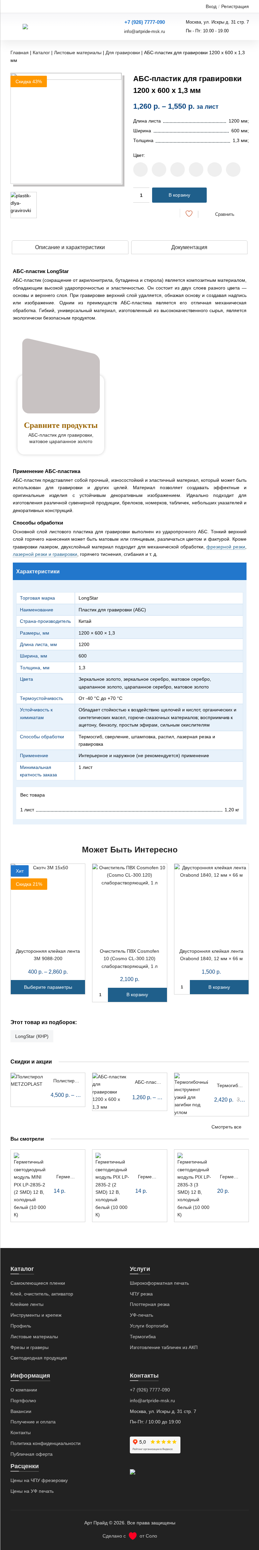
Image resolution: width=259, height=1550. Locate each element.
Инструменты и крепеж (35, 1315)
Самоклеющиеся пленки (37, 1283)
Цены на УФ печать (32, 1491)
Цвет (138, 155)
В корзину (179, 195)
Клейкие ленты (27, 1304)
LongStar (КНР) (32, 1036)
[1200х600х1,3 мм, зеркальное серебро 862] (196, 169)
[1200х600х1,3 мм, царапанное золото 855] (177, 169)
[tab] (70, 247)
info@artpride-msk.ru (144, 31)
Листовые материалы (78, 52)
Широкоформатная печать (159, 1283)
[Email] (170, 213)
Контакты (20, 1432)
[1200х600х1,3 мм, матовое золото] (159, 169)
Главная (19, 52)
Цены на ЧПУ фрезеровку (39, 1480)
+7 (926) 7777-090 (144, 22)
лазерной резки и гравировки (45, 554)
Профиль (20, 1325)
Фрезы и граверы (29, 1347)
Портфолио (23, 1400)
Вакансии (20, 1411)
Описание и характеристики (70, 247)
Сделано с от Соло (130, 1536)
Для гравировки (123, 52)
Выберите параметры (48, 987)
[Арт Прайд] (46, 26)
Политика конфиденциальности (45, 1443)
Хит (20, 871)
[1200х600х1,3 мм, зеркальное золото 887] (140, 169)
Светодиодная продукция (38, 1357)
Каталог (41, 52)
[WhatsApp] (158, 213)
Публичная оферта (31, 1454)
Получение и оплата (33, 1421)
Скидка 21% (29, 884)
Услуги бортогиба (149, 1325)
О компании (23, 1389)
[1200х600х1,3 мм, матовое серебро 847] (214, 169)
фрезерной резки (225, 546)
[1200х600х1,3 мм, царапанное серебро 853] (233, 169)
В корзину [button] (137, 994)
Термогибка (143, 1336)
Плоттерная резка (150, 1304)
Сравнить (224, 214)
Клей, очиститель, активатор (41, 1293)
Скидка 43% (29, 81)
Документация (189, 247)
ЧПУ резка (141, 1293)
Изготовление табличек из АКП (164, 1347)
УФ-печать (141, 1315)
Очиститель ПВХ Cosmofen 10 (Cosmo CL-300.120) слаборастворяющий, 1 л (129, 958)
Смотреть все (226, 1127)
